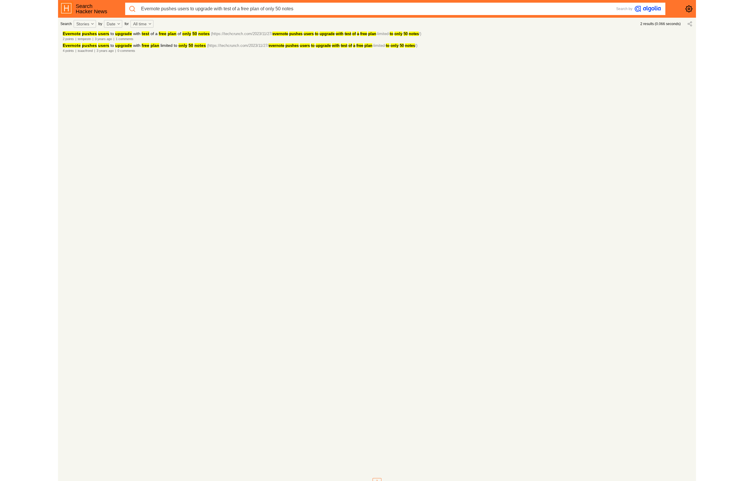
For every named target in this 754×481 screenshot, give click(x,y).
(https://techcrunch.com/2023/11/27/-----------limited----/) (316, 34)
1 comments (124, 39)
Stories (82, 24)
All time (140, 24)
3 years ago (103, 39)
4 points (68, 50)
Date (111, 24)
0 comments (126, 50)
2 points (68, 39)
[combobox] (85, 24)
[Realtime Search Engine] (648, 9)
